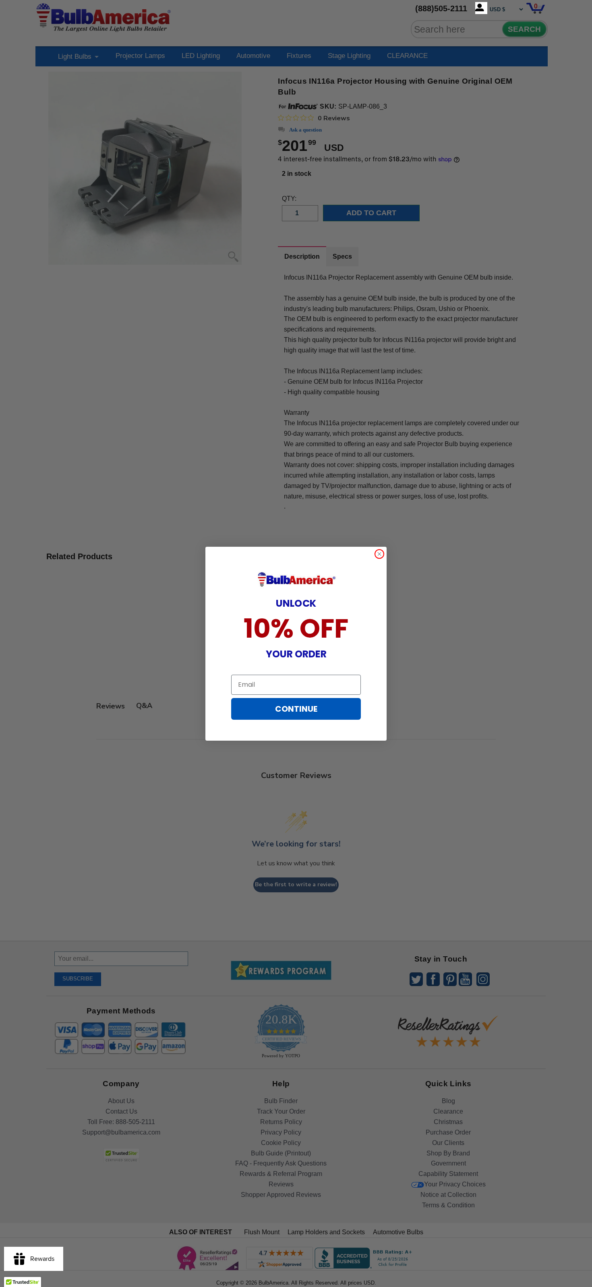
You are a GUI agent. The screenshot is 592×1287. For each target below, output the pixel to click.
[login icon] (481, 8)
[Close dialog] (379, 554)
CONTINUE (296, 709)
